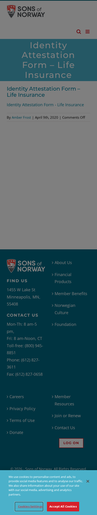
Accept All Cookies (62, 506)
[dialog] (48, 492)
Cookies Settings (30, 506)
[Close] (87, 481)
